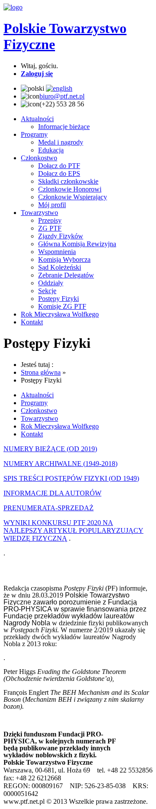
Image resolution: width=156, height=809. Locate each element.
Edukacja (51, 150)
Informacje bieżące (64, 126)
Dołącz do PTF (59, 165)
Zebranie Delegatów (66, 275)
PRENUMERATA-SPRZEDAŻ (48, 508)
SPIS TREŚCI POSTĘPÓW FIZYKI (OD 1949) (71, 478)
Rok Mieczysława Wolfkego (60, 314)
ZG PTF (50, 228)
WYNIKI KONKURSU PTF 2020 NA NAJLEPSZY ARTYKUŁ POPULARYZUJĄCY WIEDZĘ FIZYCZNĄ (73, 530)
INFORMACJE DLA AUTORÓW (52, 493)
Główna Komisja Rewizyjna (77, 244)
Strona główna (41, 372)
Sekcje (47, 290)
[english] (59, 88)
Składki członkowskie (68, 181)
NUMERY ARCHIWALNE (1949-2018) (60, 463)
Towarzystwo (39, 212)
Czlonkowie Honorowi (69, 189)
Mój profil (52, 204)
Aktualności (37, 118)
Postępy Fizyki (58, 298)
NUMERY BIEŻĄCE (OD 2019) (50, 448)
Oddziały (50, 283)
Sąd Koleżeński (59, 267)
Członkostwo (39, 158)
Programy (34, 134)
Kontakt (32, 322)
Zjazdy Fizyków (60, 236)
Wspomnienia (57, 251)
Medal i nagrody (60, 142)
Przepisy (50, 220)
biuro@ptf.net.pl (61, 96)
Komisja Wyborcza (64, 259)
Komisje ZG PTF (62, 306)
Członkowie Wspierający (72, 197)
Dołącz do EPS (59, 173)
